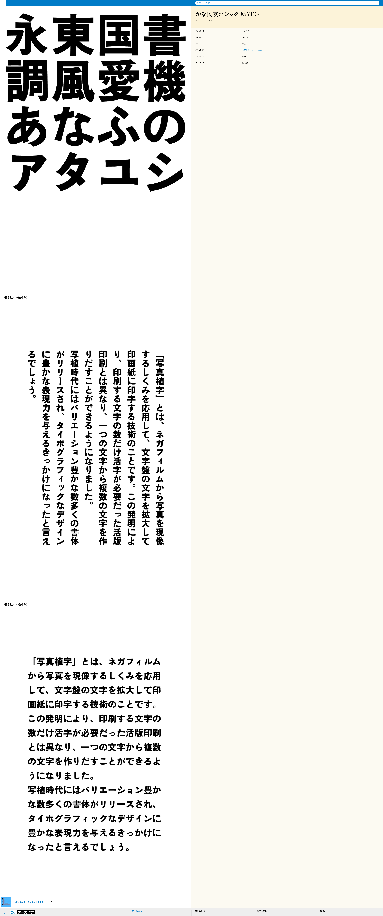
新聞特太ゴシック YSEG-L (253, 50)
